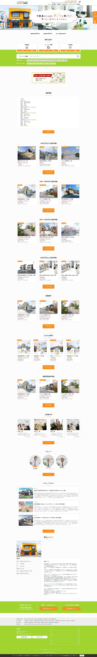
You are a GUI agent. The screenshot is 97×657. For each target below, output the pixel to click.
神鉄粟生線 (57, 622)
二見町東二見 (68, 620)
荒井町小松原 (47, 620)
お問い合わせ (65, 4)
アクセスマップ (52, 640)
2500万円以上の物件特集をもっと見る (48, 286)
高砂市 (39, 63)
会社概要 (54, 4)
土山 (34, 624)
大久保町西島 (57, 620)
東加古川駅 (41, 60)
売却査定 (78, 4)
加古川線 (35, 622)
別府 (48, 624)
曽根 (50, 624)
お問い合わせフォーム (48, 608)
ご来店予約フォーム (71, 608)
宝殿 (32, 624)
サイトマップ (72, 4)
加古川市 (28, 63)
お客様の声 (52, 634)
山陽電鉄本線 (30, 622)
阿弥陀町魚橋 (36, 620)
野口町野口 (52, 620)
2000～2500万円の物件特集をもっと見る (48, 248)
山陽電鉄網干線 (51, 622)
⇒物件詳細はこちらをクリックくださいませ (28, 107)
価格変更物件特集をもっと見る (48, 405)
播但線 (46, 622)
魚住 (40, 624)
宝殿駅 (52, 60)
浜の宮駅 (60, 60)
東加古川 (29, 624)
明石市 (32, 63)
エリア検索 (22, 50)
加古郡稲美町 (49, 63)
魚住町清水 (42, 620)
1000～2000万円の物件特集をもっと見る (48, 210)
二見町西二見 (31, 620)
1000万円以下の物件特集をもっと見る (48, 172)
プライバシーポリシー (52, 649)
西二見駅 (45, 60)
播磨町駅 (56, 60)
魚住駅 (49, 60)
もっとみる (48, 442)
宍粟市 (54, 63)
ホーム (49, 4)
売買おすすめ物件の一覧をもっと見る (48, 367)
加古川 (25, 624)
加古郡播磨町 (43, 63)
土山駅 (28, 60)
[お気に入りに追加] (34, 148)
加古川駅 (32, 60)
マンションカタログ (39, 649)
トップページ (52, 629)
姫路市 (36, 63)
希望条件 (59, 4)
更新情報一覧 (48, 131)
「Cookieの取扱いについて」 (67, 655)
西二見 (45, 624)
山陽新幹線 (43, 622)
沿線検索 (31, 50)
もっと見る (48, 474)
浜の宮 (42, 624)
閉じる (82, 655)
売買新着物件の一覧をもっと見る (48, 326)
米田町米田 (73, 620)
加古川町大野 (62, 620)
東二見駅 (36, 60)
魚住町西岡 (26, 620)
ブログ (51, 637)
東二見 (37, 624)
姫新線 (39, 622)
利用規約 (45, 649)
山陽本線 (26, 622)
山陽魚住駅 (65, 60)
